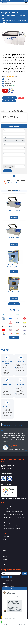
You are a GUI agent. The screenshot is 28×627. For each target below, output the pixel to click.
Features (14, 111)
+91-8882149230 (5, 0)
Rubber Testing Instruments (9, 523)
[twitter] (24, 0)
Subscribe (24, 573)
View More (14, 217)
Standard (5, 559)
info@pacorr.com (13, 0)
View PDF (21, 98)
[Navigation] (26, 2)
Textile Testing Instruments (9, 520)
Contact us (5, 545)
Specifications (9, 111)
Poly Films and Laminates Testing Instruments (13, 514)
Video (18, 111)
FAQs (4, 542)
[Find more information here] (14, 606)
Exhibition (5, 556)
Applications (5, 564)
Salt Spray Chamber (7, 580)
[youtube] (26, 0)
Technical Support (7, 536)
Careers (4, 550)
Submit (7, 171)
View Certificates (9, 98)
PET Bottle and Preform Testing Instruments (13, 511)
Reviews (21, 111)
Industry (4, 562)
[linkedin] (22, 0)
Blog (4, 553)
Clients (4, 539)
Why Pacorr (5, 548)
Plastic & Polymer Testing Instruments (11, 508)
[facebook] (20, 0)
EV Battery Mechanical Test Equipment (12, 528)
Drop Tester (5, 583)
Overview (3, 111)
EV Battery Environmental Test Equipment (12, 525)
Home (2, 18)
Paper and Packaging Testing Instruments (12, 506)
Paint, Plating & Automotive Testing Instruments (14, 517)
